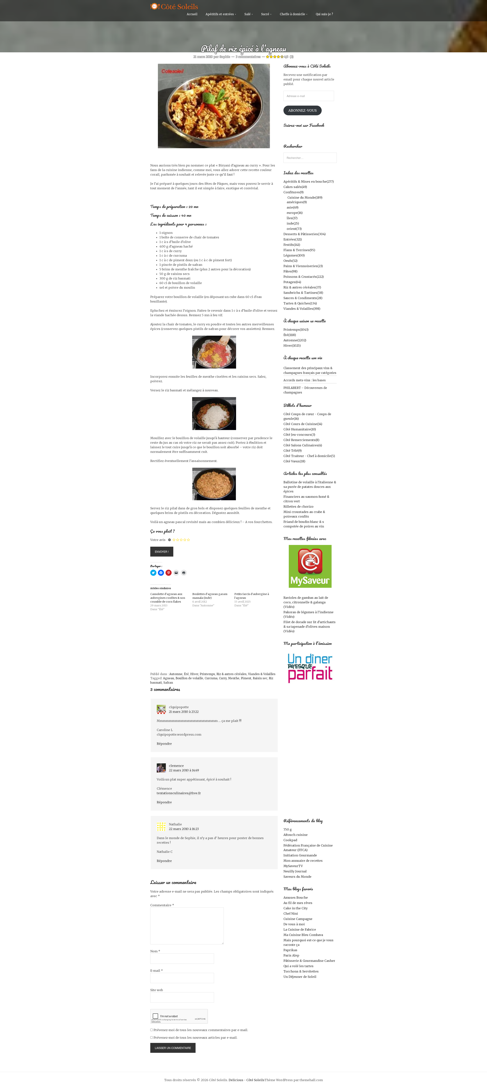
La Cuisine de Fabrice (299, 929)
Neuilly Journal (295, 871)
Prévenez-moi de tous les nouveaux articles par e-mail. (195, 1037)
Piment (246, 678)
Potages (292, 282)
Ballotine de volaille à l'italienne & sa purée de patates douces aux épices (309, 486)
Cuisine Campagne (297, 919)
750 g (287, 829)
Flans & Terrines (299, 250)
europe (295, 213)
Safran (168, 682)
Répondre (164, 744)
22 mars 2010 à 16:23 (184, 829)
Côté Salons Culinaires (302, 445)
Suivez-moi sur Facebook (303, 125)
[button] (310, 566)
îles (292, 218)
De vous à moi (294, 924)
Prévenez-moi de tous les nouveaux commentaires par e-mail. (201, 1030)
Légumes (294, 255)
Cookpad (290, 840)
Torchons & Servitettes (301, 971)
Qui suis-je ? (324, 14)
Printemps (207, 674)
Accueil (192, 14)
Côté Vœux (294, 461)
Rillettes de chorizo (298, 506)
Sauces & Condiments (302, 298)
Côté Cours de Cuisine (302, 424)
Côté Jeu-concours (299, 434)
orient (294, 229)
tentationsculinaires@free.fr (179, 793)
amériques (297, 202)
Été (186, 674)
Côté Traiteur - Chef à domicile (309, 456)
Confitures (293, 192)
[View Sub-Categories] (284, 197)
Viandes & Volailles (261, 674)
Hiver (194, 674)
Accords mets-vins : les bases (304, 380)
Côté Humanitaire (299, 429)
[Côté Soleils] (174, 7)
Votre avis (158, 540)
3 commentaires (248, 57)
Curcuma (211, 678)
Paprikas (290, 950)
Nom (155, 951)
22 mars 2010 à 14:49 (184, 770)
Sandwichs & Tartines (303, 293)
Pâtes (290, 271)
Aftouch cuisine (295, 835)
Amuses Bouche (295, 897)
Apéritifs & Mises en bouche (308, 181)
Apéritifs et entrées (220, 14)
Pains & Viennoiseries (303, 266)
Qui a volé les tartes (298, 966)
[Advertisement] (214, 643)
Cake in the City (295, 908)
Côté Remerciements (301, 440)
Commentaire (162, 905)
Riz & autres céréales (231, 674)
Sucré (265, 14)
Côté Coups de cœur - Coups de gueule (307, 416)
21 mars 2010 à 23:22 (184, 712)
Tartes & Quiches (300, 303)
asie (292, 207)
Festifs (291, 245)
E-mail (156, 971)
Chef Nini (290, 913)
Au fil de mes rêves (297, 903)
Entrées (292, 239)
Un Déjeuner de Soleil (299, 977)
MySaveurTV (293, 866)
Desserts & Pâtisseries (304, 234)
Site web (156, 990)
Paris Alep (291, 955)
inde (293, 223)
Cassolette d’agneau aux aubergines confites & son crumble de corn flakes (167, 597)
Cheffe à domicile (292, 14)
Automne (175, 674)
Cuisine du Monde (304, 197)
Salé (247, 14)
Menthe (233, 678)
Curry (223, 678)
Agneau (168, 678)
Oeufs (290, 261)
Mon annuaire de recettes (303, 861)
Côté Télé (292, 450)
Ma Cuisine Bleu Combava (303, 935)
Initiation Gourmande (300, 855)
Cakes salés (295, 187)
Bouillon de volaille (189, 678)
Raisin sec (260, 678)
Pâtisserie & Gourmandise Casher (309, 961)
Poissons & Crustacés (303, 277)
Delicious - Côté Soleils (246, 1080)
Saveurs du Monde (297, 877)
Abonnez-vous (302, 110)
